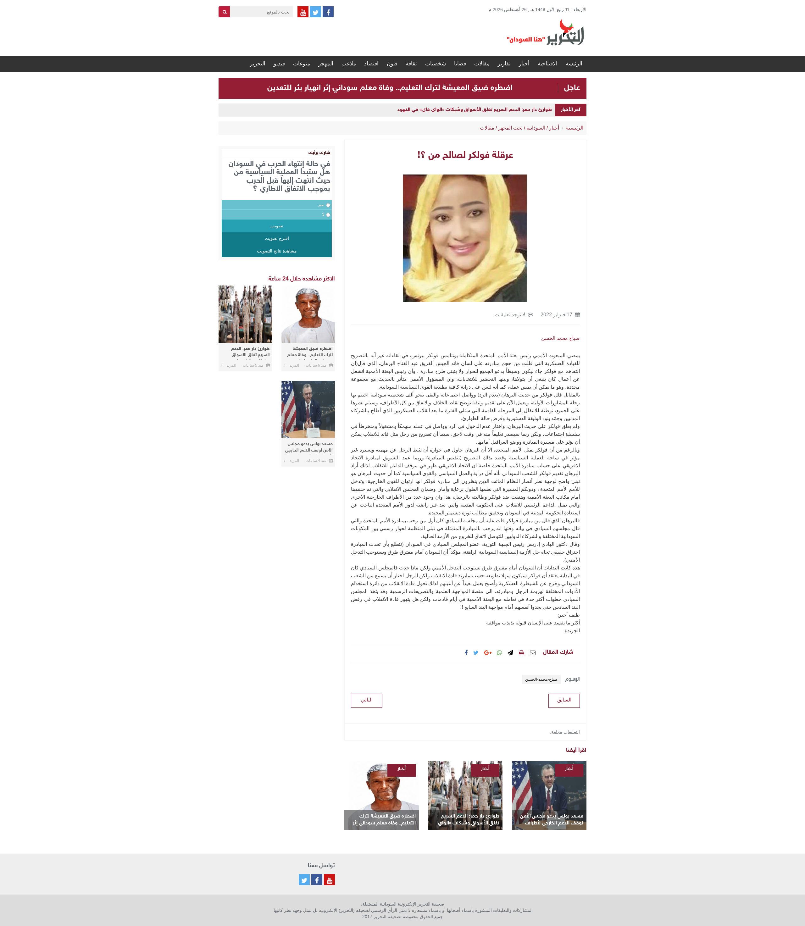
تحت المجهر (510, 127)
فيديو (279, 64)
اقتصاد (371, 64)
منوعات (301, 64)
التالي (367, 699)
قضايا (460, 64)
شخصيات (435, 64)
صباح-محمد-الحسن (541, 679)
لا (323, 214)
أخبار (524, 64)
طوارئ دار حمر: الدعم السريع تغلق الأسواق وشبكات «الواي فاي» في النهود (474, 110)
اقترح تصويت (277, 238)
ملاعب (348, 64)
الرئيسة (574, 64)
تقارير (504, 64)
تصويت (276, 225)
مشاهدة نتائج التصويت (277, 250)
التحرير (257, 64)
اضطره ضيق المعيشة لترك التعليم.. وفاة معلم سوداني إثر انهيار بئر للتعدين (390, 88)
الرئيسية (574, 127)
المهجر (325, 64)
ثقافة (411, 64)
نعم (321, 204)
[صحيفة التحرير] (545, 32)
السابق (564, 699)
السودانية (535, 127)
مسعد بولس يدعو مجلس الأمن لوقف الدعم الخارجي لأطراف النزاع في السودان (551, 820)
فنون (392, 64)
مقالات (482, 64)
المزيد (294, 365)
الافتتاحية (548, 64)
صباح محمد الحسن (560, 338)
